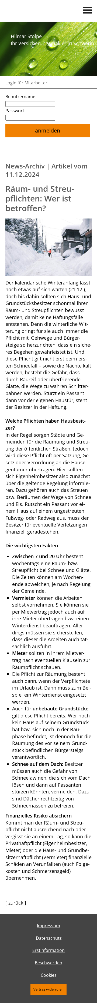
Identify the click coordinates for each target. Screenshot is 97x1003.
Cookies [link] (49, 975)
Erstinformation (48, 950)
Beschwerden (48, 963)
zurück (15, 902)
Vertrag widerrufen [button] (48, 989)
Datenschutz (48, 938)
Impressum (48, 926)
